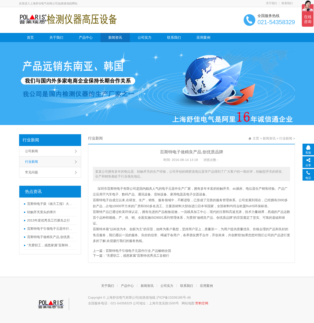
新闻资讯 (115, 37)
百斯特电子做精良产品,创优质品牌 (50, 237)
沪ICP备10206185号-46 (173, 297)
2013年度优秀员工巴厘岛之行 (48, 220)
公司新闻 (31, 151)
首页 (30, 37)
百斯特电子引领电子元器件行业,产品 (50, 228)
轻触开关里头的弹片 (41, 212)
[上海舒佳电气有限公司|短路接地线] (68, 19)
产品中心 (86, 37)
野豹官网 (201, 303)
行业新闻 (31, 140)
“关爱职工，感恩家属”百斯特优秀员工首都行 (137, 255)
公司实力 (144, 37)
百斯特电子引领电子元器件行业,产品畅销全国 (138, 251)
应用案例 (203, 37)
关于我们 (271, 3)
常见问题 (31, 172)
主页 (256, 138)
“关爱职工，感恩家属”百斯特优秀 (50, 245)
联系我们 (287, 3)
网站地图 (188, 303)
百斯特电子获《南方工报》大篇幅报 (50, 204)
